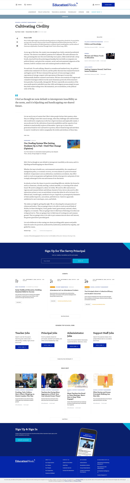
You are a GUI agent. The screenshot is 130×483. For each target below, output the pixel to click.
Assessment (27, 140)
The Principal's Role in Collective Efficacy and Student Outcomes (99, 293)
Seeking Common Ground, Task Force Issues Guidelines (98, 70)
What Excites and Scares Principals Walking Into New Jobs (102, 394)
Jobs (87, 12)
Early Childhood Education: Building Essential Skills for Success (28, 291)
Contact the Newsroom (68, 470)
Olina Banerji (18, 404)
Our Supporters (49, 470)
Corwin (69, 301)
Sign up (80, 261)
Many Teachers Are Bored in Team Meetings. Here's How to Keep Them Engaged (76, 396)
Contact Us (66, 459)
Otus (104, 304)
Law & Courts (88, 67)
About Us (48, 459)
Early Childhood (20, 286)
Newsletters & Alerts (85, 465)
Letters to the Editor (67, 462)
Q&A (68, 391)
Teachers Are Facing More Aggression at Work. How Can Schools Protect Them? (50, 394)
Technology (72, 12)
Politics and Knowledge (93, 44)
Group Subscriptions (85, 467)
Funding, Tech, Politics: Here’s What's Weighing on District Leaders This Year (24, 394)
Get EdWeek (83, 459)
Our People (48, 467)
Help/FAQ (65, 465)
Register (19, 302)
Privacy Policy (79, 479)
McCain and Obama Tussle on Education (94, 57)
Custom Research (101, 475)
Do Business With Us (103, 459)
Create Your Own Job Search (64, 359)
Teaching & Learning (59, 12)
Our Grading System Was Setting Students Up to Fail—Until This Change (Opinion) (42, 146)
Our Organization (49, 462)
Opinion (81, 12)
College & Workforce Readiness (94, 41)
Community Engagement (46, 230)
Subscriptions (83, 462)
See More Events (65, 316)
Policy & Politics (44, 12)
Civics (34, 230)
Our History (48, 465)
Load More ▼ (65, 419)
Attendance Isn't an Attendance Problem (64, 290)
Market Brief (96, 12)
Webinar (71, 287)
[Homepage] (65, 4)
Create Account (23, 440)
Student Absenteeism (62, 287)
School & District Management (25, 22)
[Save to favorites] (17, 42)
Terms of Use (68, 481)
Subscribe (108, 4)
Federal (87, 53)
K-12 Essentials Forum (32, 286)
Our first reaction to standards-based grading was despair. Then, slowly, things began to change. (41, 152)
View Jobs (21, 347)
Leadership (32, 12)
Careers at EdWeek (50, 473)
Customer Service (67, 467)
